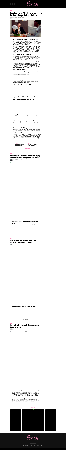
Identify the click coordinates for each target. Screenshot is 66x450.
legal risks (36, 56)
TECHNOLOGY (37, 445)
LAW (34, 445)
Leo (13, 329)
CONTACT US (41, 445)
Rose (13, 160)
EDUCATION (32, 445)
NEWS (23, 445)
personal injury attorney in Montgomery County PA (27, 226)
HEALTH (29, 445)
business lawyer (21, 42)
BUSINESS (26, 445)
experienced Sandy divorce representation (29, 394)
